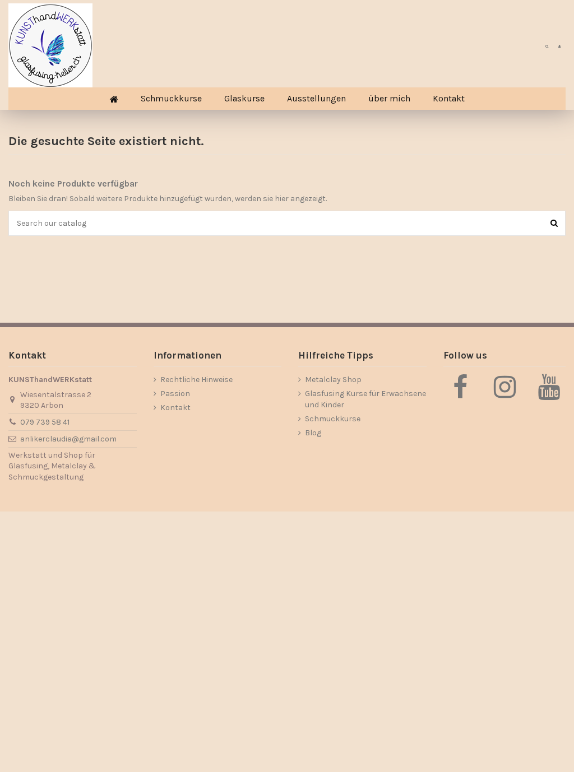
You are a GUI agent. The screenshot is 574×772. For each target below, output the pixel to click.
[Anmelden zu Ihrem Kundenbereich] (559, 45)
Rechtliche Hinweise (196, 379)
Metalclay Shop (333, 379)
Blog (313, 433)
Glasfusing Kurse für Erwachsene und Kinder (365, 399)
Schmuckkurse (332, 419)
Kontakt (175, 407)
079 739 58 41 (45, 422)
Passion (175, 393)
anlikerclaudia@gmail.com (68, 439)
